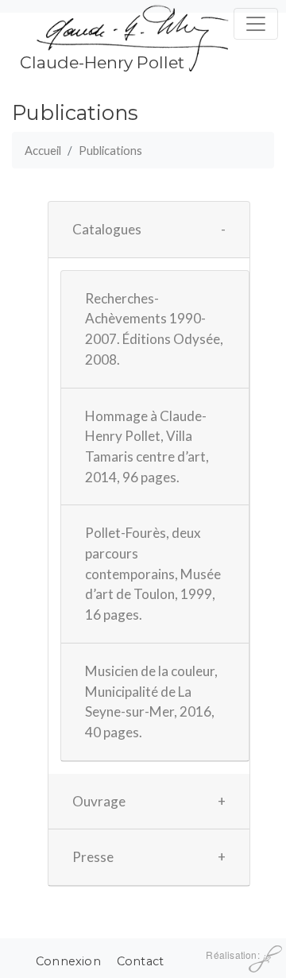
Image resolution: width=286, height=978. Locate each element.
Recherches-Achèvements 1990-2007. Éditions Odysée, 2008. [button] (154, 329)
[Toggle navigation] (256, 24)
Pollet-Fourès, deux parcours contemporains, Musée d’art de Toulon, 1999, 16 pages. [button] (153, 573)
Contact (140, 961)
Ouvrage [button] (99, 801)
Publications (110, 150)
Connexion (68, 961)
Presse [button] (93, 857)
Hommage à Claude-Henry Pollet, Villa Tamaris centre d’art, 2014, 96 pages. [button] (147, 446)
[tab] (148, 230)
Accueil (43, 150)
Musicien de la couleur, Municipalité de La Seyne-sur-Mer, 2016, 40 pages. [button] (151, 701)
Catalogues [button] (106, 229)
